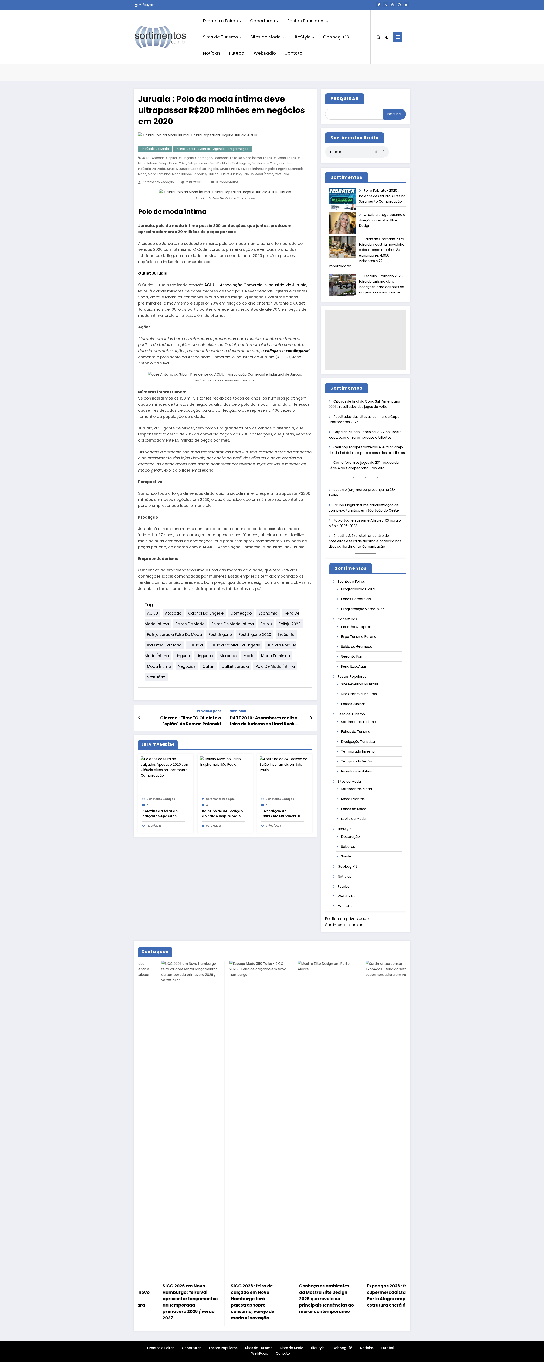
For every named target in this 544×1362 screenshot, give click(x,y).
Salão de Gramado (356, 646)
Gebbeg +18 (336, 37)
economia (221, 158)
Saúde (346, 856)
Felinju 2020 (177, 163)
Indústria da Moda (155, 149)
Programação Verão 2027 (362, 609)
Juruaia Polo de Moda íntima (241, 169)
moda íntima (181, 174)
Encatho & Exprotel (357, 626)
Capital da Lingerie (180, 158)
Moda (142, 174)
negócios (199, 174)
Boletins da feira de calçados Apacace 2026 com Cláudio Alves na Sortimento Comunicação (160, 814)
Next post (238, 711)
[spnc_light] (386, 37)
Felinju (163, 163)
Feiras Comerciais (356, 599)
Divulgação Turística (358, 741)
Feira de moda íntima (246, 158)
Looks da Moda (353, 818)
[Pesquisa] (378, 37)
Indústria (285, 163)
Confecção (203, 158)
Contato (293, 53)
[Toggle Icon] (397, 37)
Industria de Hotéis (356, 771)
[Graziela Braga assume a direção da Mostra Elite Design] (342, 223)
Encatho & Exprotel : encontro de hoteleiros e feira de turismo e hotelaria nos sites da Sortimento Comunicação (365, 541)
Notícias (212, 53)
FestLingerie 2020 (264, 163)
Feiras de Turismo (355, 731)
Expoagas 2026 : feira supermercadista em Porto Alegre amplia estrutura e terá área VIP (253, 1295)
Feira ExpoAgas (354, 666)
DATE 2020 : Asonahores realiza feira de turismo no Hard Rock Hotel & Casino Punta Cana (264, 721)
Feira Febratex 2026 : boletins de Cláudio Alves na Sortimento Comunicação (382, 196)
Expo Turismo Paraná (358, 636)
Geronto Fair (351, 656)
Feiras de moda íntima (232, 623)
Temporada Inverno (358, 751)
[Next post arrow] (311, 717)
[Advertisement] (365, 340)
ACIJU (146, 158)
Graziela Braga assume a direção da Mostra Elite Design (382, 220)
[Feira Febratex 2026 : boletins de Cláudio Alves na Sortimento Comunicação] (342, 199)
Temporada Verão (356, 761)
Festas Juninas (353, 704)
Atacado (158, 158)
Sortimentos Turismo (358, 721)
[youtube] (406, 4)
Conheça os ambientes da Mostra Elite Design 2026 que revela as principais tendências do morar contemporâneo (185, 1298)
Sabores (348, 846)
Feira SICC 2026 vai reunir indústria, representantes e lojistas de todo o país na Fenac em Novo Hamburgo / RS (321, 1298)
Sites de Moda (265, 37)
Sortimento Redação (158, 182)
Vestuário (282, 174)
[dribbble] (392, 4)
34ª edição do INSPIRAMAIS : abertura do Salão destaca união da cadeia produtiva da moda (282, 814)
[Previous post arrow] (139, 717)
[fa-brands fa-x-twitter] (385, 4)
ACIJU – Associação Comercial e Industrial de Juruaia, (255, 285)
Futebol (237, 53)
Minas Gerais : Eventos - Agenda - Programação (212, 149)
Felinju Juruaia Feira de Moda (209, 163)
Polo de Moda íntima (258, 174)
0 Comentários (227, 182)
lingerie (269, 169)
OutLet (213, 174)
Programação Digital (358, 589)
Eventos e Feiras (220, 21)
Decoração (350, 836)
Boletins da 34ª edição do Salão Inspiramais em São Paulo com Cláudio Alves (222, 814)
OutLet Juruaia (230, 174)
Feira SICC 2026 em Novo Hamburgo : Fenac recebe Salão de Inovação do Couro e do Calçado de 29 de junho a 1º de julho (389, 1302)
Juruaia (171, 169)
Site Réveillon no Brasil (359, 684)
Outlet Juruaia (152, 273)
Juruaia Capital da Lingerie (198, 169)
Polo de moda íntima (172, 211)
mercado (297, 169)
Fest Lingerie (241, 163)
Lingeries (282, 169)
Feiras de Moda (274, 158)
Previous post (209, 711)
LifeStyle (302, 37)
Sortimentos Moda (356, 789)
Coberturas (262, 21)
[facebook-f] (378, 4)
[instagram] (399, 4)
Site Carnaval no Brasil (359, 694)
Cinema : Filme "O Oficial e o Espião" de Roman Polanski (190, 721)
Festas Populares (305, 21)
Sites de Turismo (220, 37)
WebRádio (265, 53)
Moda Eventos (353, 799)
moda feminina (159, 174)
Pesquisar (394, 114)
